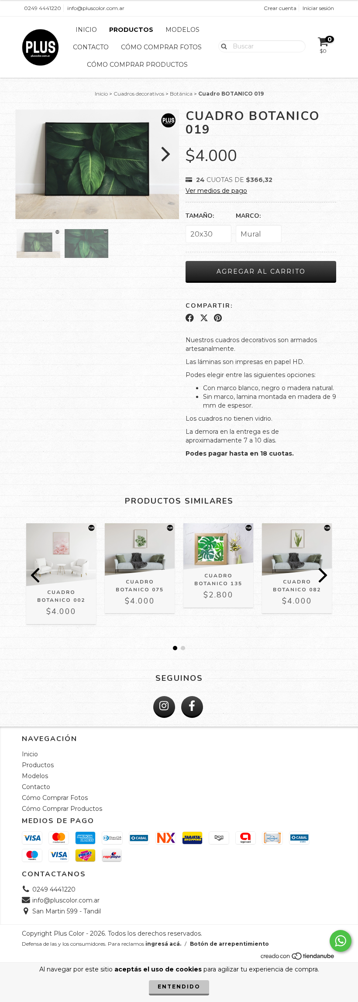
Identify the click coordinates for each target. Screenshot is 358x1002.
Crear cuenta (280, 8)
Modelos (182, 30)
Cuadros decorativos (139, 93)
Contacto (91, 47)
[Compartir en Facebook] (190, 318)
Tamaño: (200, 216)
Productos (131, 30)
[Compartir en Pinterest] (218, 318)
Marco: (248, 216)
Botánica (181, 93)
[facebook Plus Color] (192, 707)
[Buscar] (222, 45)
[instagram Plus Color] (164, 707)
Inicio (86, 30)
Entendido (179, 986)
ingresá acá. (163, 943)
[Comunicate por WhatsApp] (340, 941)
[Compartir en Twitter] (204, 318)
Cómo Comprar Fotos (161, 47)
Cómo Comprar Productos (137, 65)
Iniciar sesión (318, 8)
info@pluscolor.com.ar (95, 8)
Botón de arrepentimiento (229, 943)
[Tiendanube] (298, 958)
